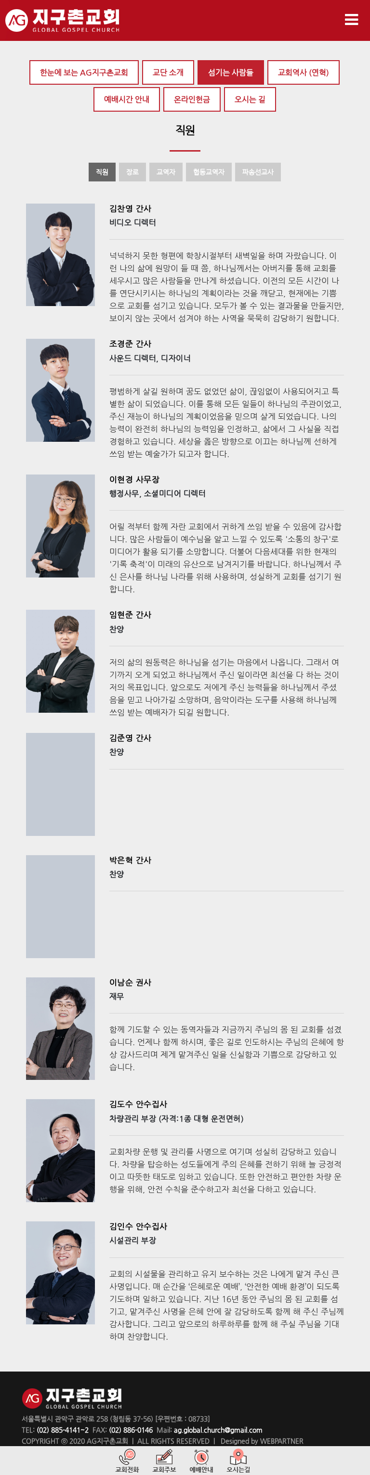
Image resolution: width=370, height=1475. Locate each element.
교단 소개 (168, 72)
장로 (132, 172)
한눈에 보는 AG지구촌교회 (84, 72)
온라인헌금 (192, 99)
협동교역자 (209, 172)
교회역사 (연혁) (303, 72)
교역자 (166, 172)
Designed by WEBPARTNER (261, 1441)
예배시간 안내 (126, 99)
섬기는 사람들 (230, 72)
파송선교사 (258, 172)
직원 (102, 172)
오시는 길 (250, 99)
